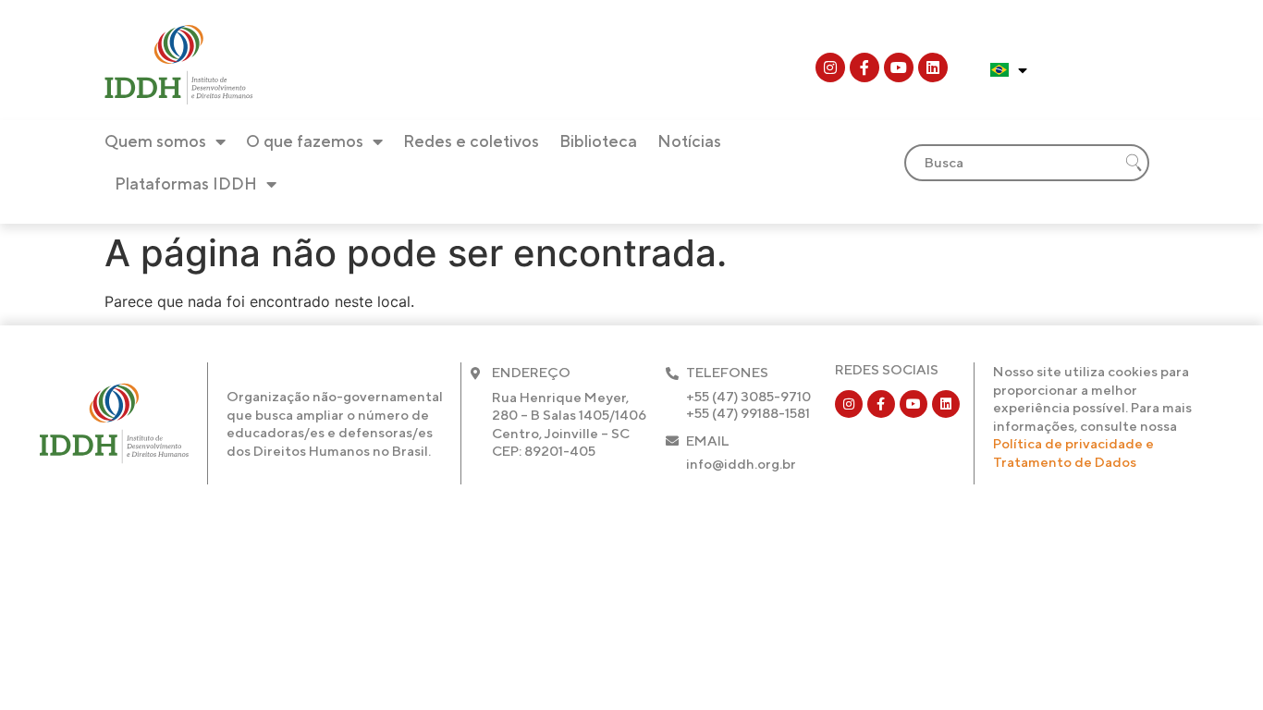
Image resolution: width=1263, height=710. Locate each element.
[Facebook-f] (864, 67)
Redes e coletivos (471, 141)
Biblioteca (598, 141)
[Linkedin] (933, 67)
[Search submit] (1133, 162)
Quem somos (155, 141)
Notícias (689, 141)
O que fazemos (304, 141)
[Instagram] (830, 67)
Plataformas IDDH (186, 183)
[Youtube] (899, 67)
